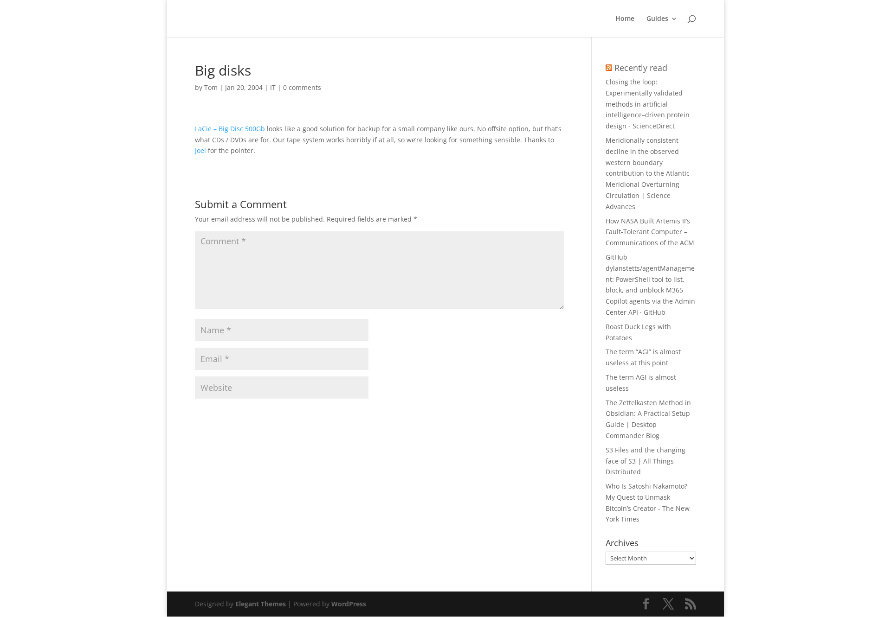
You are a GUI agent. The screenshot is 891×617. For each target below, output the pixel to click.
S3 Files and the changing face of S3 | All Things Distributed (645, 461)
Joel (200, 150)
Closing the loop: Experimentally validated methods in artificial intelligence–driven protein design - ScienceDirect (648, 103)
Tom (211, 87)
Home (624, 19)
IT (273, 87)
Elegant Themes (260, 603)
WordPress (348, 603)
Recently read (640, 67)
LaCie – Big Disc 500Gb (230, 128)
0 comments (302, 87)
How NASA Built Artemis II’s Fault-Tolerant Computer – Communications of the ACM (650, 232)
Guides (657, 19)
